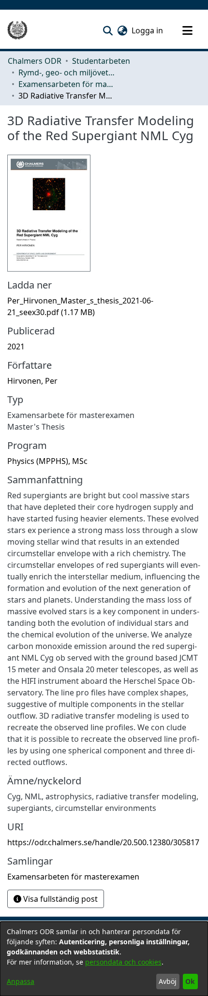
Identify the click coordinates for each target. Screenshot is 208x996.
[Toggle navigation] (187, 30)
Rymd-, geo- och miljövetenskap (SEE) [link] (66, 72)
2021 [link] (16, 346)
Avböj (168, 981)
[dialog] (104, 959)
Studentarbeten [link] (101, 61)
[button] (108, 30)
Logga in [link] (148, 30)
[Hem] (17, 30)
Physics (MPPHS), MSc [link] (47, 461)
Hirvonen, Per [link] (32, 380)
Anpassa (20, 981)
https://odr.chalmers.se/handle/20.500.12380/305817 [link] (103, 842)
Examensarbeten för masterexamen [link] (66, 84)
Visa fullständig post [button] (59, 899)
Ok (190, 981)
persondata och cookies (123, 962)
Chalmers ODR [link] (34, 61)
